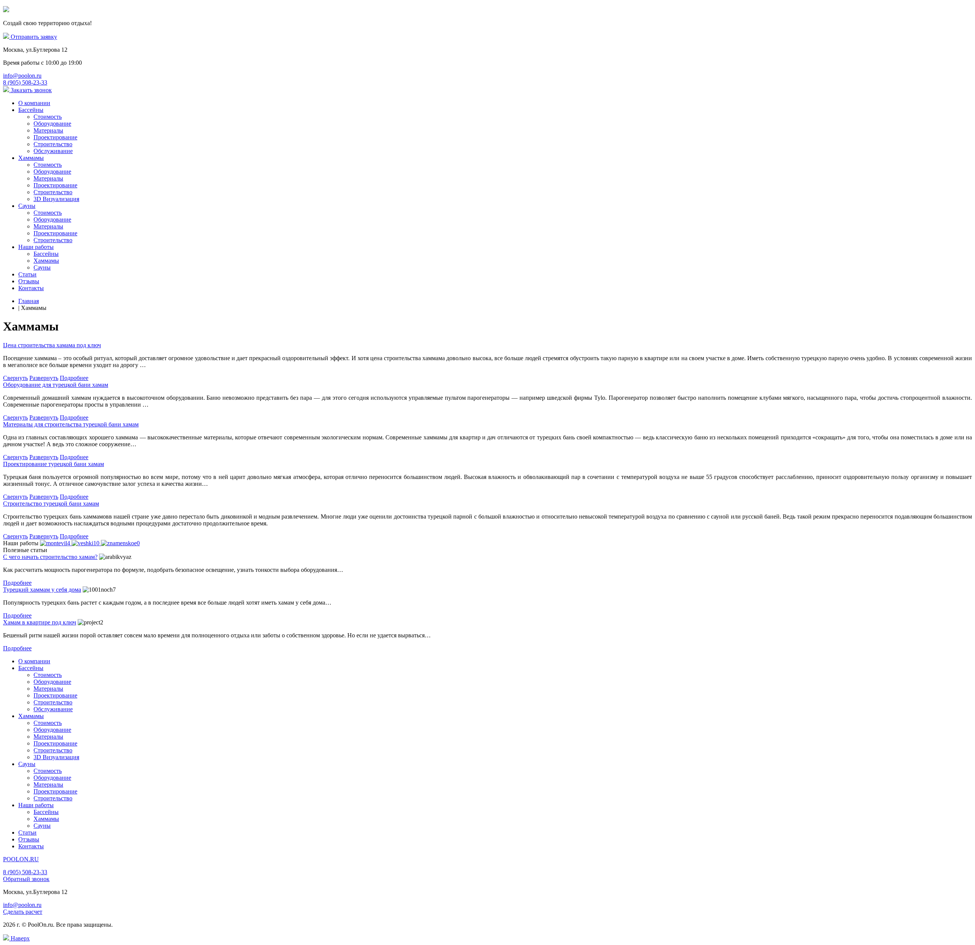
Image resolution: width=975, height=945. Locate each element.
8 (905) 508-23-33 (25, 872)
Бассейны (30, 110)
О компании (34, 103)
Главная (28, 301)
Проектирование (55, 137)
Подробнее (74, 378)
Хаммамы (31, 158)
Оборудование (52, 123)
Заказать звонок (30, 90)
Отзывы (28, 281)
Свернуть (15, 378)
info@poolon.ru (22, 905)
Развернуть (43, 378)
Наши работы (36, 247)
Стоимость (48, 116)
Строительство (53, 144)
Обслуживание (53, 151)
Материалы (48, 130)
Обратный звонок (26, 879)
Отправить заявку (33, 37)
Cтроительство (53, 192)
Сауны (26, 206)
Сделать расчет (22, 911)
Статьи (27, 274)
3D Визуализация (56, 199)
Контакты (31, 288)
